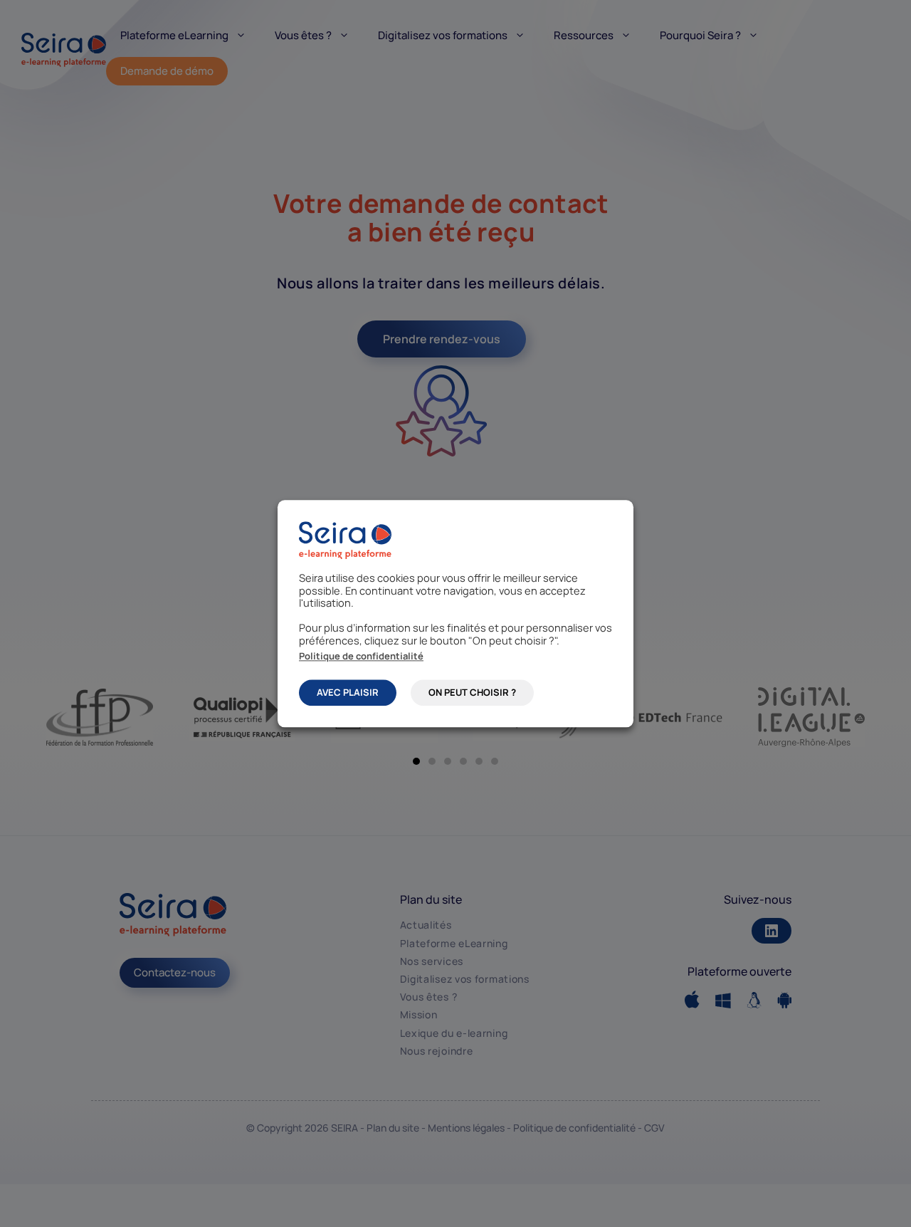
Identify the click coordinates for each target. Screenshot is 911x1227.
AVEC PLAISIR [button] (348, 692)
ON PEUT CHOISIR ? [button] (472, 692)
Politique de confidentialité (361, 655)
